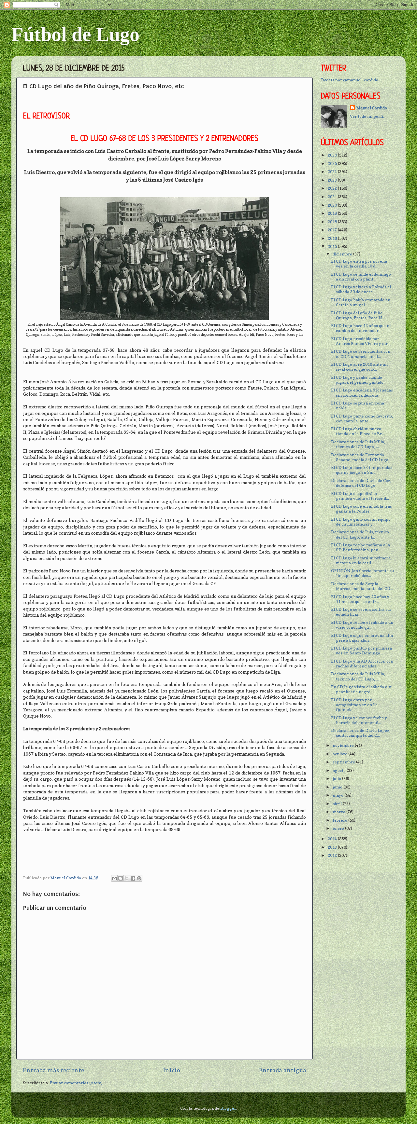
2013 (333, 847)
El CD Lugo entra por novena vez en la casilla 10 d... (359, 263)
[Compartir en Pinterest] (139, 878)
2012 (333, 855)
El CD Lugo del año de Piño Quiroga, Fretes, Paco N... (358, 315)
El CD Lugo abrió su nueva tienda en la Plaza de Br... (358, 431)
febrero (340, 820)
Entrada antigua (282, 1070)
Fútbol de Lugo (75, 34)
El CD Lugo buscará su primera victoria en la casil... (361, 560)
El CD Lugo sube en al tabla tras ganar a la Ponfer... (361, 509)
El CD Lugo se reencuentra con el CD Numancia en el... (360, 354)
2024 (333, 171)
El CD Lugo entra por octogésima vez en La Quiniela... (354, 704)
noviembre (344, 745)
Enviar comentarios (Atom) (76, 1082)
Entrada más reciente (53, 1070)
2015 (333, 246)
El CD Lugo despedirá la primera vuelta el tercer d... (360, 496)
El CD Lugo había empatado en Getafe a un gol (360, 302)
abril (338, 803)
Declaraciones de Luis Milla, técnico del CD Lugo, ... (358, 444)
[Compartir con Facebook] (133, 878)
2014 (333, 838)
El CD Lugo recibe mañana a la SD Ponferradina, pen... (360, 547)
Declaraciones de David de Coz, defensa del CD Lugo (361, 483)
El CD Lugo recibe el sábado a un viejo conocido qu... (362, 625)
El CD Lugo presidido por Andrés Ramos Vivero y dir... (361, 341)
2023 (333, 180)
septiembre (344, 762)
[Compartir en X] (126, 878)
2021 (333, 196)
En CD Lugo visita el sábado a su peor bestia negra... (362, 689)
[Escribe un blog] (120, 878)
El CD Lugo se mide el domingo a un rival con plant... (361, 276)
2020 (333, 205)
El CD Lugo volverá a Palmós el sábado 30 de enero (361, 289)
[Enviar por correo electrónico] (114, 878)
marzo (339, 811)
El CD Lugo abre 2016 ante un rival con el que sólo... (359, 367)
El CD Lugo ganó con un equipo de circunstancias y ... (361, 522)
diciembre (343, 254)
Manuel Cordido (371, 107)
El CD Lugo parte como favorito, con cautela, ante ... (362, 418)
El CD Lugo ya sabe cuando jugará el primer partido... (358, 380)
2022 (333, 188)
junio (338, 787)
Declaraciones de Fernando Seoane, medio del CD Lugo (359, 457)
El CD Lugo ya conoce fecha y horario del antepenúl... (359, 720)
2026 (333, 155)
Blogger (228, 1108)
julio (337, 778)
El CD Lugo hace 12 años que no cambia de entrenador (361, 328)
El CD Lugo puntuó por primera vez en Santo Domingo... (361, 650)
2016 (333, 238)
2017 (333, 229)
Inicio (171, 1070)
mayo (338, 795)
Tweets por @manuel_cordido (349, 79)
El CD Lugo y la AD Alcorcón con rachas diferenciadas (362, 663)
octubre (340, 753)
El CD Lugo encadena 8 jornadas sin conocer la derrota (362, 392)
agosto (340, 770)
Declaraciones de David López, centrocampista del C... (360, 733)
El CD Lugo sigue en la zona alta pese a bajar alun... (362, 638)
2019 (333, 213)
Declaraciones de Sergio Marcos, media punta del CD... (362, 586)
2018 (333, 221)
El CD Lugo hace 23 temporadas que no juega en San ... (361, 470)
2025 (333, 163)
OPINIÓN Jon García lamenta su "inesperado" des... (362, 573)
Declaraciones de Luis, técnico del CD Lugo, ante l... (360, 534)
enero (339, 828)
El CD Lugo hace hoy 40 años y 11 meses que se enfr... (360, 599)
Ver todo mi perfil (367, 116)
